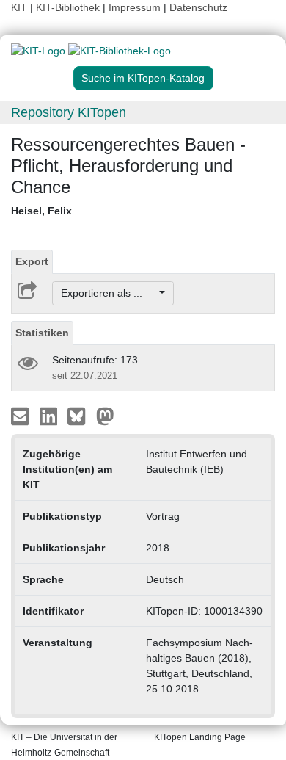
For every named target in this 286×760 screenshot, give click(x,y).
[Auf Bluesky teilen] (80, 415)
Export (31, 261)
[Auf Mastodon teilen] (105, 415)
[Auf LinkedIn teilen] (50, 415)
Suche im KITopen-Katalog (143, 78)
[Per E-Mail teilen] (21, 415)
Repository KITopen (68, 112)
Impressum (135, 7)
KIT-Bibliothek (69, 7)
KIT (19, 7)
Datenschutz (198, 7)
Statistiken (42, 333)
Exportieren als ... (109, 293)
